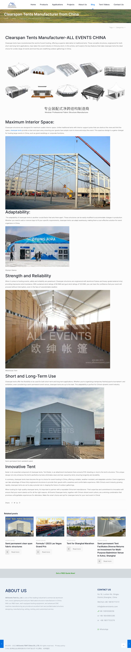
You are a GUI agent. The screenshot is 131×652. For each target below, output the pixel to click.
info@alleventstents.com (107, 607)
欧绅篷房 (46, 648)
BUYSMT (27, 648)
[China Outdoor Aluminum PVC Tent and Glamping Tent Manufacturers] (12, 4)
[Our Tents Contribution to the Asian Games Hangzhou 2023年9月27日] (2, 644)
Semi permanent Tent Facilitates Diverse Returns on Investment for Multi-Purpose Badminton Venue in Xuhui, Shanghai (110, 549)
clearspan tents (16, 130)
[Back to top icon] (123, 645)
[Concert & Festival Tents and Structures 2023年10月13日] (129, 644)
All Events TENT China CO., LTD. (28, 646)
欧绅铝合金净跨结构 (17, 648)
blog (14, 18)
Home (6, 18)
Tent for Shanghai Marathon (80, 543)
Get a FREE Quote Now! (65, 573)
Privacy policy (60, 646)
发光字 (33, 648)
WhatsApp (103, 629)
